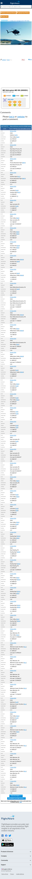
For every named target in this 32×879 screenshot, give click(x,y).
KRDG (18, 536)
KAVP (18, 245)
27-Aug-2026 (13, 241)
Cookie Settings (20, 874)
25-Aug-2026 (13, 394)
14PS (16, 411)
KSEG (17, 137)
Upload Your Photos (23, 12)
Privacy (12, 874)
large (8, 60)
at (24, 95)
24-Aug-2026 (13, 490)
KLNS (17, 190)
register (21, 116)
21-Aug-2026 (13, 532)
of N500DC (7, 95)
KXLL (25, 647)
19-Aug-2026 (13, 587)
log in (11, 116)
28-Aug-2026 (13, 131)
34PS (16, 135)
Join (20, 802)
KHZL (19, 176)
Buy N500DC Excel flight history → (16, 798)
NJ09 (17, 702)
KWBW (21, 259)
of (16, 95)
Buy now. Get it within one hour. (23, 128)
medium (4, 60)
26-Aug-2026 (13, 338)
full (11, 60)
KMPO (23, 162)
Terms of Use (4, 874)
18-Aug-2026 (13, 629)
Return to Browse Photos (8, 12)
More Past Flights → (16, 795)
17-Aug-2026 (13, 726)
